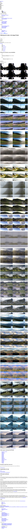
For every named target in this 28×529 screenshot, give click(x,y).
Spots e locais (3, 15)
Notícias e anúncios (4, 27)
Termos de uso (3, 30)
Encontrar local (3, 467)
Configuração (4, 12)
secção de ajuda (15, 491)
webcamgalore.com (13, 448)
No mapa (2, 43)
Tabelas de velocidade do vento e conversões (7, 18)
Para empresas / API (4, 23)
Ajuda (3, 11)
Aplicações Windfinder (4, 21)
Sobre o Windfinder (4, 22)
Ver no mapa (2, 33)
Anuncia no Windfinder (4, 26)
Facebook (6, 33)
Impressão (3, 31)
